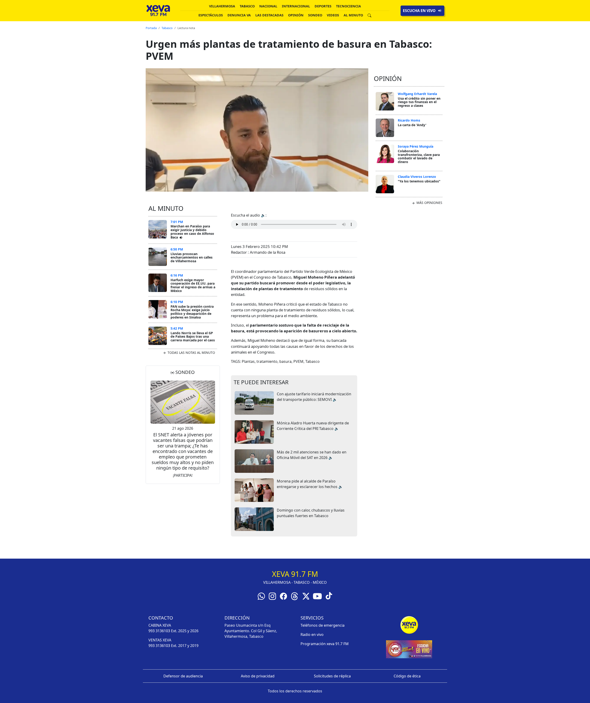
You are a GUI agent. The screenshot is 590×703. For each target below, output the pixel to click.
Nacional (268, 6)
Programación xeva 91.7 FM (325, 643)
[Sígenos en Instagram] (272, 596)
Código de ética (407, 676)
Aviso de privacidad (257, 676)
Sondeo (315, 15)
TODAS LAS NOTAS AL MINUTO (191, 352)
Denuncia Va (239, 15)
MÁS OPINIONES (429, 202)
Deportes (323, 6)
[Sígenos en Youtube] (317, 596)
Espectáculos (210, 15)
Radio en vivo (312, 634)
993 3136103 (159, 630)
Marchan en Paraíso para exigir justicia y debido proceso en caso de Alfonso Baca (192, 231)
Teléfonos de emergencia (323, 625)
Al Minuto (353, 15)
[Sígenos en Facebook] (283, 596)
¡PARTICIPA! (182, 475)
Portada (151, 28)
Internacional (296, 6)
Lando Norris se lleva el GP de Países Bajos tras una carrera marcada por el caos (193, 336)
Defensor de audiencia (183, 676)
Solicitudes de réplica (332, 676)
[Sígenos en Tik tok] (329, 595)
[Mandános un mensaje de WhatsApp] (261, 596)
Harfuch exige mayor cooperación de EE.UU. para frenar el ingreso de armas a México (193, 285)
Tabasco (247, 6)
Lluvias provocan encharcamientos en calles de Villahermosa (191, 257)
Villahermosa (222, 6)
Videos (333, 15)
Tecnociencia (348, 6)
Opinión (296, 15)
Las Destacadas (269, 15)
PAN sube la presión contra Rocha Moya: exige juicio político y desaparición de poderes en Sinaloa (192, 311)
